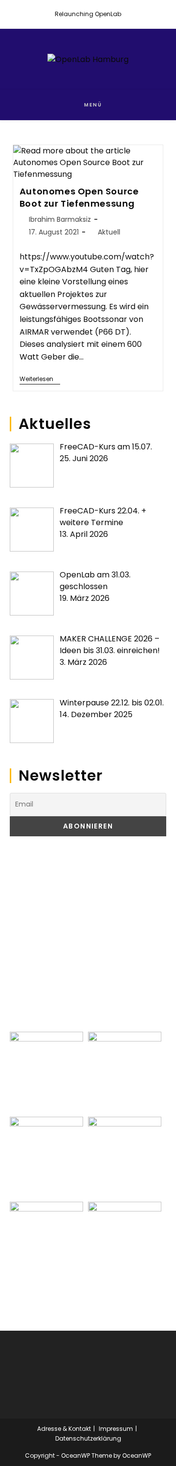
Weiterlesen (40, 380)
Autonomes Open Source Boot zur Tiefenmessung (79, 197)
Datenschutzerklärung (88, 1438)
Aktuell (109, 232)
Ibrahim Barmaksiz (60, 219)
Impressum (116, 1428)
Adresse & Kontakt (64, 1428)
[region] (88, 934)
